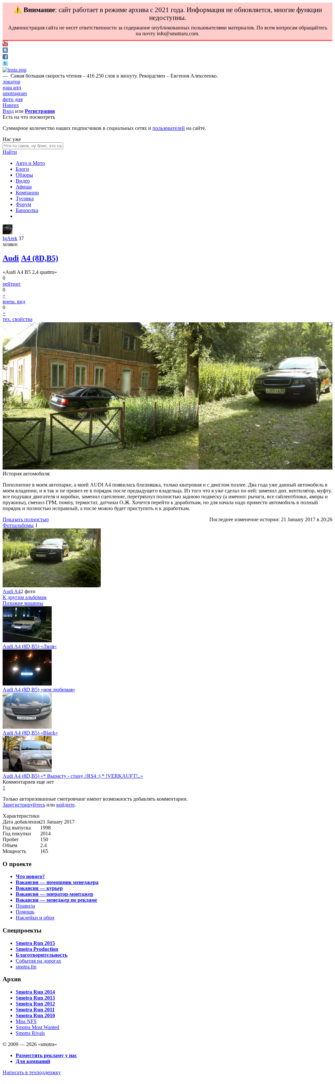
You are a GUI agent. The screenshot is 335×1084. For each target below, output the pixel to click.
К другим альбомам (24, 597)
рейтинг (12, 284)
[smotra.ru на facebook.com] (5, 57)
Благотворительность (41, 955)
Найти (10, 152)
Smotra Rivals (30, 1033)
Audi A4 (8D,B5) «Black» (30, 733)
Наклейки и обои (35, 917)
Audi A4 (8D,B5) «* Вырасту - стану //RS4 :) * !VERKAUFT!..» (73, 776)
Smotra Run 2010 (35, 1015)
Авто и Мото (30, 163)
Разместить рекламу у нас (46, 1055)
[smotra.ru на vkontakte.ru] (5, 51)
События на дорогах (38, 961)
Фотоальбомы (18, 525)
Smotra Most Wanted (37, 1027)
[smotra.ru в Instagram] (14, 70)
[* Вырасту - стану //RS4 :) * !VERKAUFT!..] (27, 770)
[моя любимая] (27, 683)
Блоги (22, 169)
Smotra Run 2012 (35, 1003)
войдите (65, 805)
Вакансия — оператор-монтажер (54, 894)
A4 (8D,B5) (39, 258)
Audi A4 (12, 591)
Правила (25, 906)
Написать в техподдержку (32, 1072)
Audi (11, 258)
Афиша (24, 186)
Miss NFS (26, 1021)
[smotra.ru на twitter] (5, 64)
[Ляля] (27, 640)
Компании (27, 192)
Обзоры (24, 175)
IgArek (10, 238)
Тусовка (25, 198)
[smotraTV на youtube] (5, 44)
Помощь (25, 912)
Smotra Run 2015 (35, 943)
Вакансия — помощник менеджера (57, 882)
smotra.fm (26, 966)
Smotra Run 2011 (35, 1009)
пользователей (168, 128)
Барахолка (27, 210)
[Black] (27, 727)
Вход (8, 111)
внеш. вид (14, 301)
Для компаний (33, 1061)
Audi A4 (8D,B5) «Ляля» (30, 646)
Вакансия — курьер (39, 888)
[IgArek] (7, 232)
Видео (23, 181)
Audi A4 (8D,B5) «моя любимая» (39, 689)
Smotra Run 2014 (35, 992)
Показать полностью (26, 519)
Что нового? (30, 876)
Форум (23, 204)
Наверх (11, 105)
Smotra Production (37, 949)
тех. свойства (17, 319)
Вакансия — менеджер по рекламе (56, 900)
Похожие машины (23, 603)
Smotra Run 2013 (35, 998)
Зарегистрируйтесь (24, 805)
